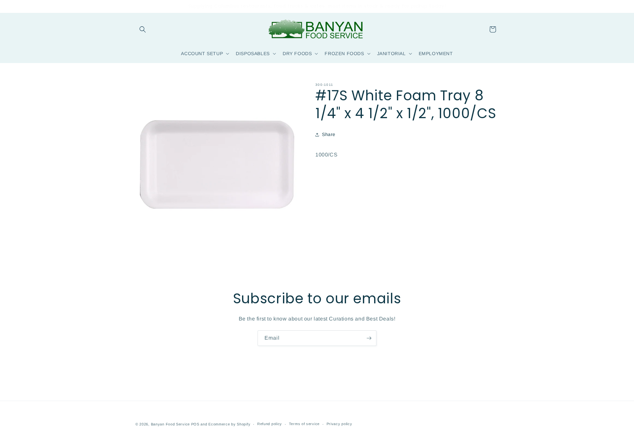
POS (195, 424)
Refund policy (269, 424)
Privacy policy (339, 424)
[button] (142, 29)
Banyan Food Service (170, 424)
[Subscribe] (369, 338)
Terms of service (304, 424)
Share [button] (328, 134)
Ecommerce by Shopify (229, 424)
